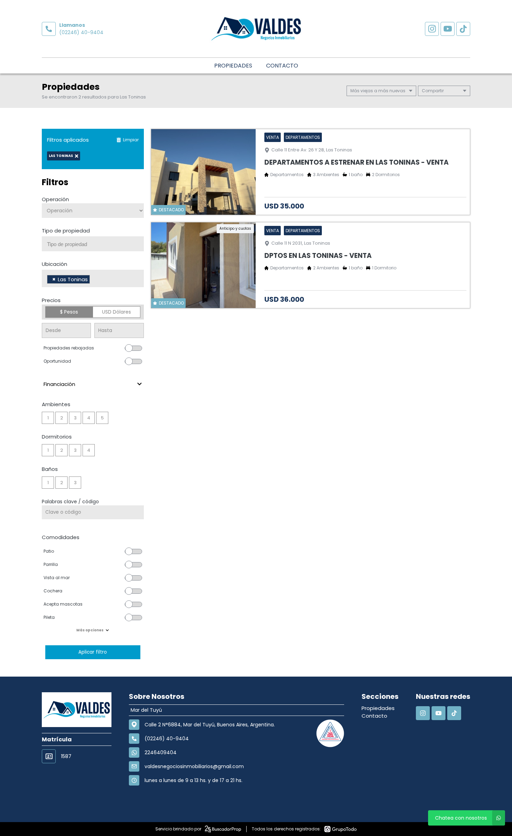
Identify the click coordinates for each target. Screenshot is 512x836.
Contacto (282, 66)
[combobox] (93, 243)
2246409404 (161, 752)
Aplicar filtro (92, 652)
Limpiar (131, 140)
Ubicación (54, 264)
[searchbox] (95, 244)
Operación (55, 199)
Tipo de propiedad (66, 230)
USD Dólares (116, 311)
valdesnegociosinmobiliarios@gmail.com (194, 766)
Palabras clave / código (70, 501)
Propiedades (233, 66)
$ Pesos (69, 311)
